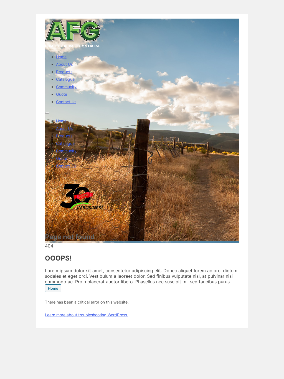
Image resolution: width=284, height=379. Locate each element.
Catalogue (65, 79)
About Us (64, 64)
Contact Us (66, 101)
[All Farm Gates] (72, 47)
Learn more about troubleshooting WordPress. (86, 314)
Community (66, 86)
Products (64, 71)
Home (61, 56)
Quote (61, 94)
